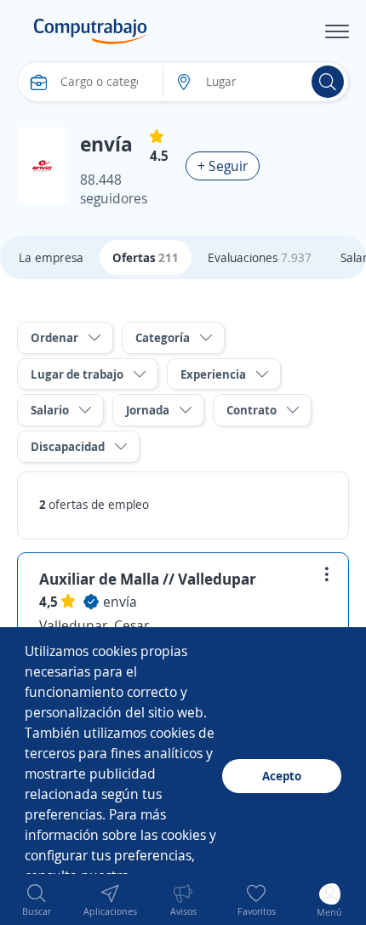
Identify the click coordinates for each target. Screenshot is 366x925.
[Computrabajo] (90, 31)
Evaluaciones (260, 257)
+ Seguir (222, 166)
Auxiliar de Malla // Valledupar (147, 578)
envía (120, 601)
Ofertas (145, 257)
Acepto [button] (281, 776)
